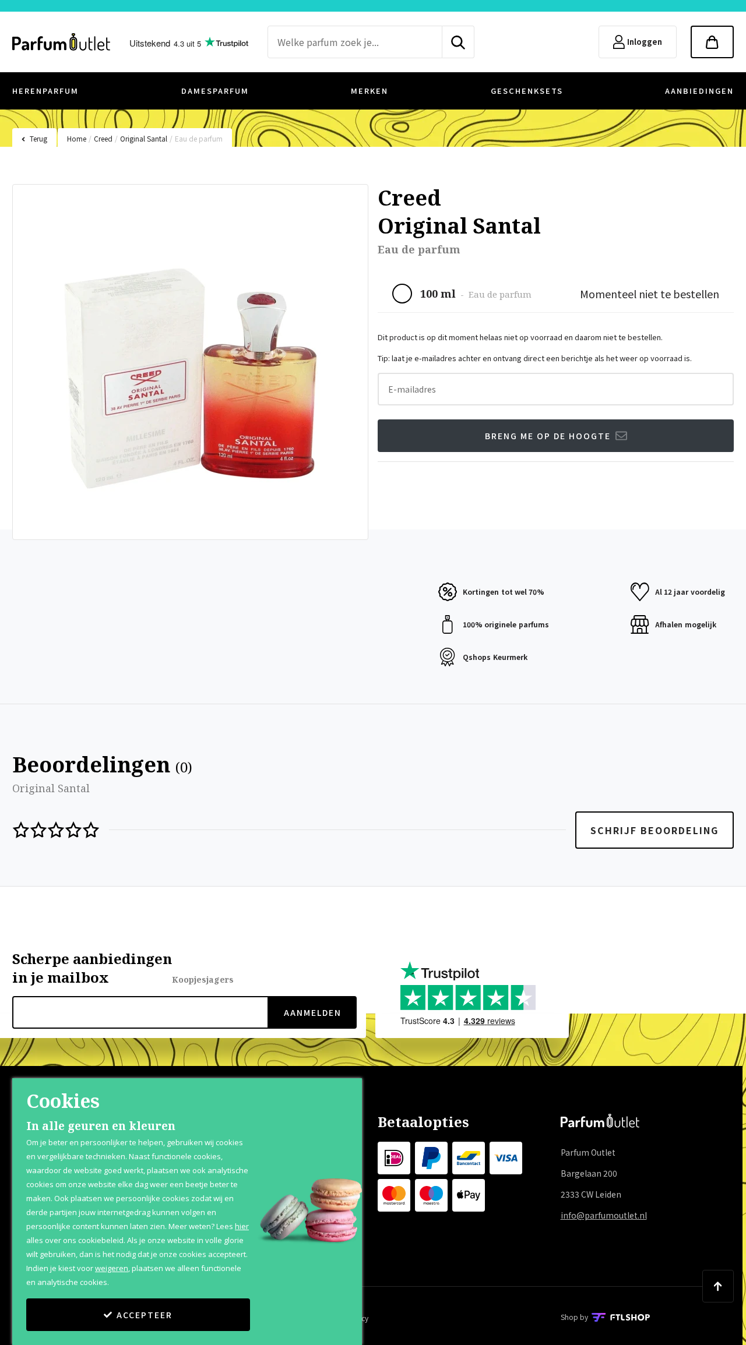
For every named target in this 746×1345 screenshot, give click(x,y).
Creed (103, 138)
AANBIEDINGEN (699, 90)
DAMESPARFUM (215, 90)
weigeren (111, 1268)
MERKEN (369, 90)
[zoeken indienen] (458, 42)
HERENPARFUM (45, 90)
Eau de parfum (199, 138)
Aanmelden (313, 1012)
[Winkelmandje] (712, 42)
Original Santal (143, 138)
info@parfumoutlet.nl (604, 1215)
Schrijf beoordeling (654, 830)
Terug (38, 138)
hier (242, 1226)
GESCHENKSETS (527, 90)
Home (76, 138)
